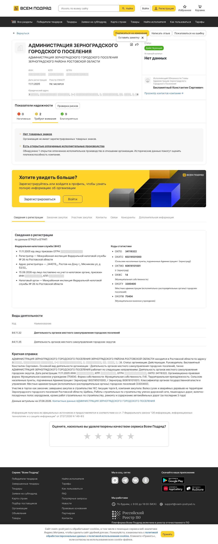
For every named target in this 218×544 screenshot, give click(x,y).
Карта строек (20, 498)
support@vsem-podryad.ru (180, 504)
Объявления (19, 513)
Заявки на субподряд (24, 493)
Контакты (67, 518)
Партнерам (68, 513)
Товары (16, 518)
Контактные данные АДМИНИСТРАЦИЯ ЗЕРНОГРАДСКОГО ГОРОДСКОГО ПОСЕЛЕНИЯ (103, 400)
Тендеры (17, 488)
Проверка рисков (67, 105)
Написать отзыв (161, 33)
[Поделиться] (137, 44)
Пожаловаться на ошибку (189, 33)
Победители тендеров (24, 478)
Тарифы (66, 483)
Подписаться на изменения (131, 33)
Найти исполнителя (73, 478)
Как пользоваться (72, 488)
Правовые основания (74, 508)
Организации (19, 508)
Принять (167, 534)
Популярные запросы (74, 498)
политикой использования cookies (108, 535)
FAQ (64, 493)
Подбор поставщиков (24, 503)
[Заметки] (131, 44)
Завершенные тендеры (25, 483)
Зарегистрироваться (39, 199)
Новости (67, 503)
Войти (145, 8)
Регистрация (166, 8)
